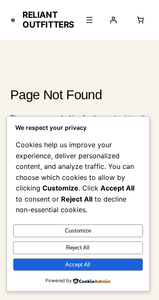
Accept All (77, 264)
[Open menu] (89, 20)
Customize (78, 230)
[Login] (113, 19)
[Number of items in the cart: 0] (140, 19)
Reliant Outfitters (48, 20)
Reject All (77, 247)
